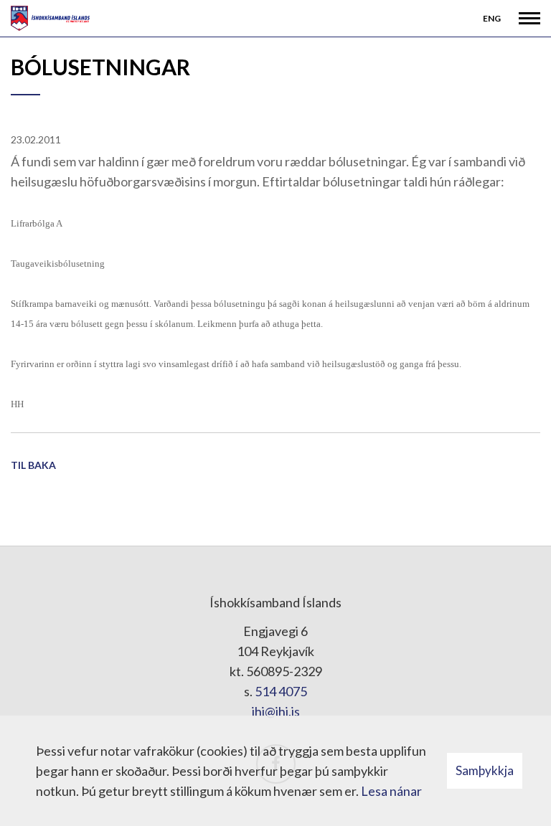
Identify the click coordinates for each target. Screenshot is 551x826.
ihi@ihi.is (276, 711)
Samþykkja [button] (485, 770)
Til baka (33, 465)
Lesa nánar (391, 791)
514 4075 (281, 691)
